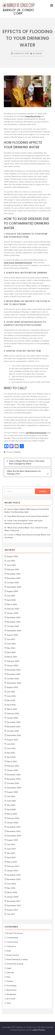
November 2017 (14, 901)
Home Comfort (13, 955)
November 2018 (14, 879)
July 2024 (11, 596)
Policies (17, 452)
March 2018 (12, 892)
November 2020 (14, 779)
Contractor (11, 946)
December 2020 (14, 774)
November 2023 (14, 622)
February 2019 (13, 866)
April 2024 (11, 600)
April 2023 (11, 652)
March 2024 (12, 604)
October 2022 (13, 678)
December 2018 (14, 875)
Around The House (15, 933)
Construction (12, 942)
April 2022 (11, 705)
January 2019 (12, 870)
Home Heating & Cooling (17, 959)
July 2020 (11, 796)
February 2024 (13, 609)
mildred (38, 53)
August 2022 (12, 687)
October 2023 (13, 626)
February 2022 (13, 713)
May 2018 (11, 888)
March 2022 (12, 709)
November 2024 (14, 578)
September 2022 (14, 683)
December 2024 (14, 574)
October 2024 (13, 582)
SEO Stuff (11, 999)
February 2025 (13, 569)
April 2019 (11, 857)
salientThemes (38, 1030)
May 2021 (11, 753)
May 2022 (11, 700)
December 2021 (14, 722)
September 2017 (14, 905)
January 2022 (12, 718)
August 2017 (12, 910)
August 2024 (12, 591)
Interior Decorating (15, 964)
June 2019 (11, 849)
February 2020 (13, 818)
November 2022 (14, 674)
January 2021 (12, 770)
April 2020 (11, 809)
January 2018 (12, 897)
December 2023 (14, 617)
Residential (11, 994)
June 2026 (11, 565)
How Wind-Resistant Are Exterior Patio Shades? (28, 516)
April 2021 (11, 757)
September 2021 (14, 735)
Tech (9, 1003)
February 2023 (13, 661)
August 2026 (12, 556)
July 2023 (11, 639)
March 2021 (12, 761)
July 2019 (11, 844)
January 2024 (12, 613)
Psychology (11, 985)
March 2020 (12, 814)
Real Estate (11, 990)
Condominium (12, 937)
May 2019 (11, 853)
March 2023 (12, 657)
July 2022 (11, 692)
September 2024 (14, 587)
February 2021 (13, 766)
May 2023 (11, 648)
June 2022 (11, 696)
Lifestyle (10, 972)
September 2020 (14, 788)
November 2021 (14, 726)
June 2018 (11, 884)
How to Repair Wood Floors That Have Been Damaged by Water (27, 462)
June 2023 (11, 644)
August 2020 (12, 792)
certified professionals (36, 433)
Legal (9, 968)
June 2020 (11, 801)
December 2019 (14, 827)
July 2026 (11, 561)
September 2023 (14, 630)
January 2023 (12, 665)
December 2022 (14, 670)
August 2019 (12, 840)
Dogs (9, 951)
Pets (9, 977)
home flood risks (33, 116)
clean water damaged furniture (18, 262)
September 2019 (14, 836)
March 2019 (12, 862)
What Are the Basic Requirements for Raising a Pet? (24, 472)
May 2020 (11, 805)
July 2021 (11, 744)
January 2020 (12, 822)
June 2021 (11, 748)
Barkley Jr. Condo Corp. (18, 12)
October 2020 (13, 783)
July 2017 (11, 914)
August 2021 (12, 740)
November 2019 (14, 831)
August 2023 (12, 635)
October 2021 (13, 731)
